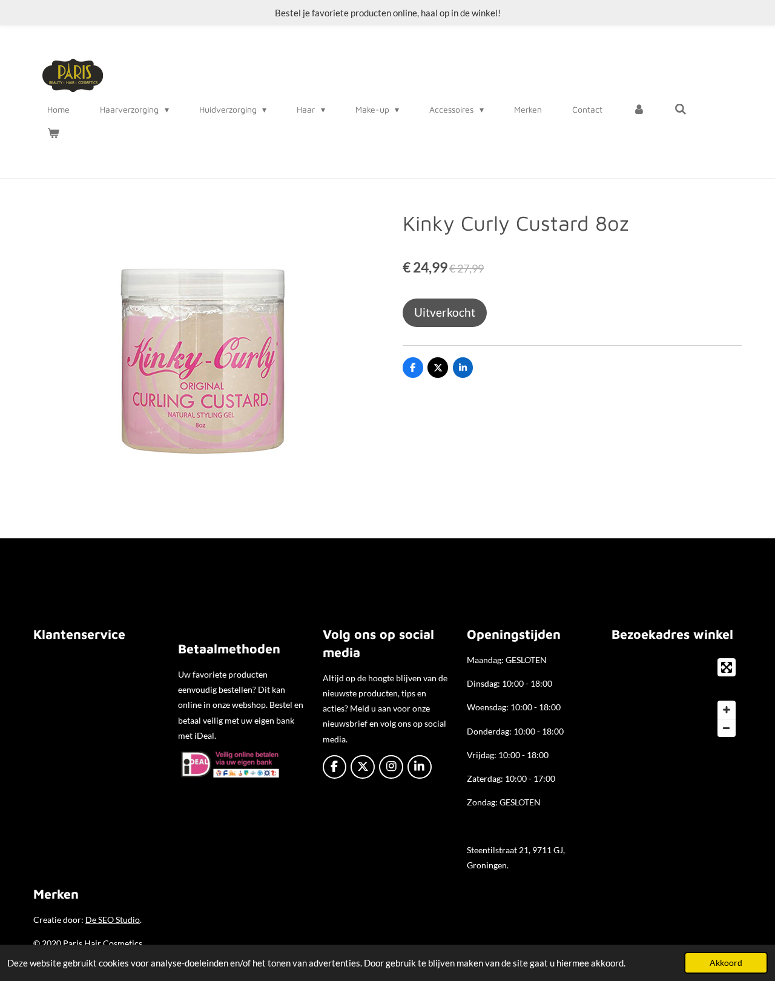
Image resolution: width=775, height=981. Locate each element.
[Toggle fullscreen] (726, 667)
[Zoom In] (726, 710)
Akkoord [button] (726, 963)
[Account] (639, 109)
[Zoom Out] (726, 728)
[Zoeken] (681, 109)
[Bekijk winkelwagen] (53, 133)
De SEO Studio (112, 919)
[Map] (677, 697)
